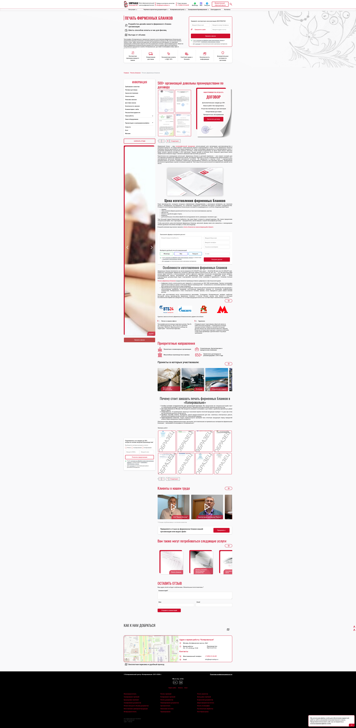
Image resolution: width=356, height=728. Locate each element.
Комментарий (163, 590)
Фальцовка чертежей (204, 697)
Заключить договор (213, 119)
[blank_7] (204, 463)
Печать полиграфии (203, 706)
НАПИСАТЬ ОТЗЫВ (139, 141)
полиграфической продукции (185, 146)
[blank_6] (185, 463)
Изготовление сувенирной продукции (136, 708)
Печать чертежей (165, 694)
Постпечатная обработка (205, 708)
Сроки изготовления (131, 93)
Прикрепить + (221, 530)
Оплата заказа (129, 96)
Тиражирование (165, 711)
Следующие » (175, 141)
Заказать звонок (139, 340)
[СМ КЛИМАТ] (166, 101)
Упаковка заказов (131, 99)
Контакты (227, 9)
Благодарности (216, 9)
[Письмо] (183, 101)
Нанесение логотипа (166, 708)
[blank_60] (167, 441)
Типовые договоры (131, 90)
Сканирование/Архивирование (197, 9)
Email (198, 602)
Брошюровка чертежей (131, 700)
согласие (197, 44)
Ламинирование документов (169, 703)
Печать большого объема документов (136, 706)
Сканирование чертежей (131, 697)
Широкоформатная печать (205, 703)
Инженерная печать (130, 694)
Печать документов (166, 700)
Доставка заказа (130, 103)
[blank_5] (167, 463)
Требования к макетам (132, 86)
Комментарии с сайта (132, 109)
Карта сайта (172, 688)
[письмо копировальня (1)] (183, 125)
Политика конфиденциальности (221, 674)
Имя (160, 602)
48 (167, 141)
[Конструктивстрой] (166, 125)
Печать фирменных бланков (166, 281)
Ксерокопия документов (205, 700)
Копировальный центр (177, 9)
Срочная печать (165, 706)
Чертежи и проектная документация (155, 9)
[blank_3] (204, 441)
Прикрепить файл (200, 29)
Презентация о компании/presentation (137, 123)
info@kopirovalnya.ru (163, 5)
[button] (133, 9)
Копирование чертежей (167, 697)
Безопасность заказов (132, 106)
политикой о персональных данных (210, 42)
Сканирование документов (132, 703)
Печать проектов (202, 694)
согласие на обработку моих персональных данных (210, 40)
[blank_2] (185, 441)
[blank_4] (223, 441)
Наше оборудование (131, 119)
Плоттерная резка (203, 711)
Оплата (180, 688)
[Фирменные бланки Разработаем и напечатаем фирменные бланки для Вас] (195, 182)
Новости (128, 127)
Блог (126, 130)
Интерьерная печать (130, 711)
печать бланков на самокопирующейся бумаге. (198, 227)
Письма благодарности (132, 112)
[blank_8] (223, 463)
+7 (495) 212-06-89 (183, 5)
